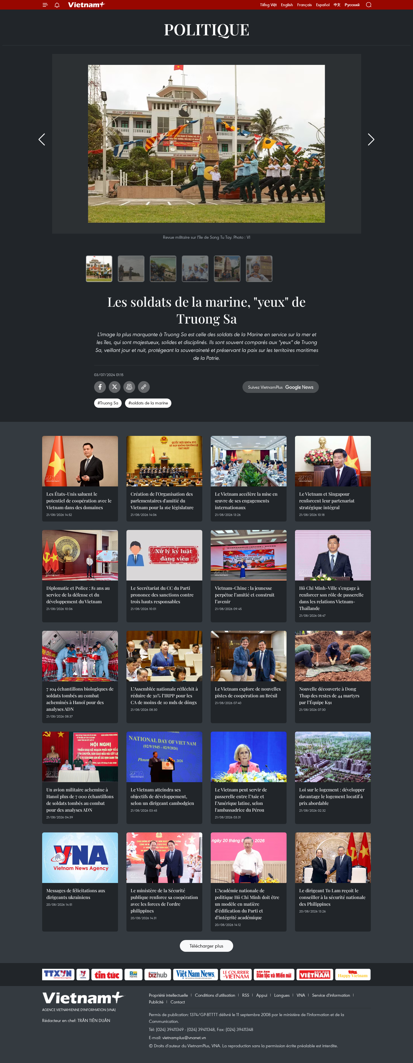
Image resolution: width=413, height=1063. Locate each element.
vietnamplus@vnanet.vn (184, 1037)
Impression (129, 387)
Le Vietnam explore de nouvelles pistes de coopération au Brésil (248, 692)
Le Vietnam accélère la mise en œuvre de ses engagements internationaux (246, 500)
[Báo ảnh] (314, 974)
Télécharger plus (206, 946)
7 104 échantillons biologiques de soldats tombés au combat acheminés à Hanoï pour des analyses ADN (80, 699)
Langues (282, 995)
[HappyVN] (353, 974)
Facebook (100, 387)
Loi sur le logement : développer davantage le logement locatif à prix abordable (332, 796)
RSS (245, 995)
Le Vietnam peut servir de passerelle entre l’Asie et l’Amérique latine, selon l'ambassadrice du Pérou (241, 800)
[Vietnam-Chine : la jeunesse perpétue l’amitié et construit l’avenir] (249, 555)
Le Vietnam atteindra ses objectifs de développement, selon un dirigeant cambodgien (162, 796)
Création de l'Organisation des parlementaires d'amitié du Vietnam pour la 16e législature (162, 500)
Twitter (115, 387)
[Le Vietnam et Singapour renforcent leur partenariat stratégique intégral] (333, 461)
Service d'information (331, 995)
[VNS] (195, 974)
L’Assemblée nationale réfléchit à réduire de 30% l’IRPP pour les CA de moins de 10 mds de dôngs (164, 695)
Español (323, 4)
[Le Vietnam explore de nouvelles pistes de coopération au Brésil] (249, 656)
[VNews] (83, 974)
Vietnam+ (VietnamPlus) (87, 5)
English (287, 4)
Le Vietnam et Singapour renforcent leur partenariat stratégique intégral (327, 500)
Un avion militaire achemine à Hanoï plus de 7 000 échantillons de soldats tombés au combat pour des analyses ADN (80, 800)
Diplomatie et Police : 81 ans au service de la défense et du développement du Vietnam (78, 594)
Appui (261, 995)
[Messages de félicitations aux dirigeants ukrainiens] (80, 857)
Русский (352, 5)
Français (304, 4)
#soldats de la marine (148, 403)
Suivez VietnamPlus (265, 387)
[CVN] (236, 974)
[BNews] (133, 974)
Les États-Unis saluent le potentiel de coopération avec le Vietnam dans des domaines (79, 500)
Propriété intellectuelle (168, 995)
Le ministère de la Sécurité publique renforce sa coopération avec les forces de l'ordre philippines (164, 900)
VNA (301, 995)
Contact (178, 1002)
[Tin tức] (107, 974)
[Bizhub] (157, 974)
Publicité (156, 1002)
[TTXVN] (58, 974)
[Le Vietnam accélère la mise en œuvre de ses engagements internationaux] (249, 461)
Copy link (144, 387)
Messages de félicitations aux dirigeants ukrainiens (75, 893)
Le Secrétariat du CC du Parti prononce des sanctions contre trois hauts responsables (162, 594)
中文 (337, 5)
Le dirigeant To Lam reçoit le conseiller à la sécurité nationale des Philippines (332, 897)
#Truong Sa (107, 403)
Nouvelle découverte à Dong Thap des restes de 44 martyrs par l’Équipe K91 (329, 695)
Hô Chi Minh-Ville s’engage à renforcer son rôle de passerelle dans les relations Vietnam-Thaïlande (331, 598)
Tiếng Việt (268, 4)
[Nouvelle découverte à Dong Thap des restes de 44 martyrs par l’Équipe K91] (333, 656)
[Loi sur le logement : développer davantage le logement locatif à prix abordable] (333, 757)
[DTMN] (273, 974)
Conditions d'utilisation (215, 995)
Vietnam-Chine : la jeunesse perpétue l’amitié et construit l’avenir (244, 594)
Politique (206, 28)
